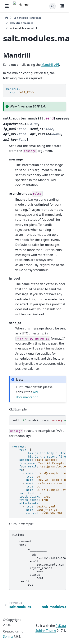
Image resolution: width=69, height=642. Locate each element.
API (56, 65)
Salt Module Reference (27, 17)
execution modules (21, 23)
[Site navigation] (6, 6)
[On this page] (62, 6)
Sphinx (8, 636)
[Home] (6, 18)
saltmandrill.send (39, 420)
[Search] (52, 6)
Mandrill (47, 65)
